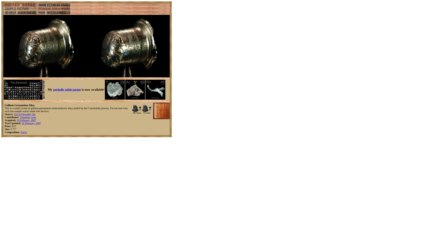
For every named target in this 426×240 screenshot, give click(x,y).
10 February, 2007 (26, 120)
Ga (22, 132)
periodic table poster (67, 89)
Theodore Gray (28, 117)
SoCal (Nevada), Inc (25, 114)
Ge (25, 132)
